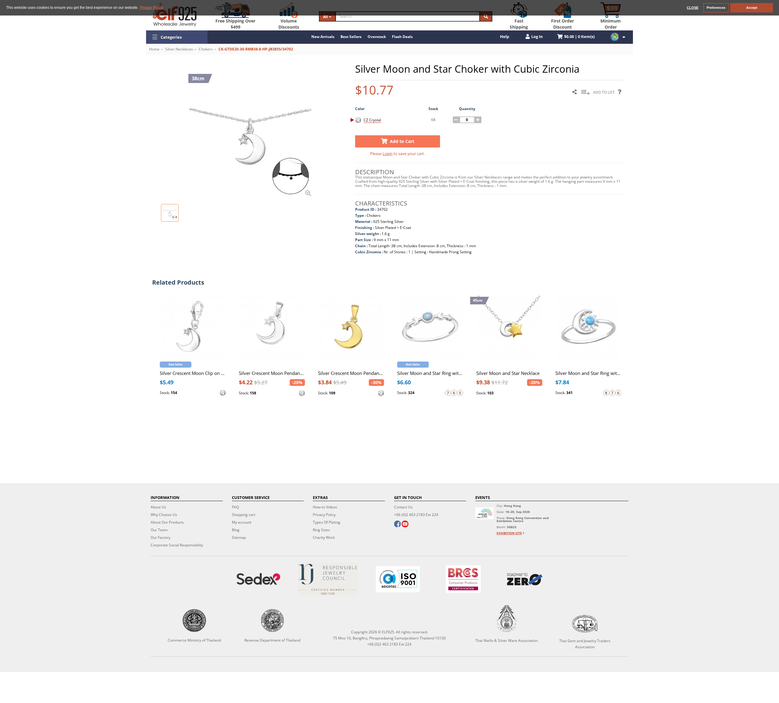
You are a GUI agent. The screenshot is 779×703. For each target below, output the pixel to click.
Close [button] (692, 7)
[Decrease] (456, 119)
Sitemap (239, 537)
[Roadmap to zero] (525, 579)
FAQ (235, 507)
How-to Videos (325, 507)
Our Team (159, 529)
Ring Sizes (321, 529)
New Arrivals (322, 36)
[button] (177, 37)
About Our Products (167, 522)
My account (241, 522)
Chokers (206, 49)
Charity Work (324, 537)
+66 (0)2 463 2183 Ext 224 (416, 514)
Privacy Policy (324, 514)
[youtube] (405, 524)
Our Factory (160, 537)
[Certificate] (328, 579)
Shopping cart (243, 514)
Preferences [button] (716, 7)
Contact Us (403, 507)
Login (388, 153)
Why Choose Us (164, 514)
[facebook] (397, 524)
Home (154, 49)
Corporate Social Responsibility (177, 545)
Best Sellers (351, 36)
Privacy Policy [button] (151, 7)
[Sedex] (258, 579)
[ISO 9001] (398, 579)
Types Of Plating (326, 522)
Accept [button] (751, 7)
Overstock (377, 36)
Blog (235, 529)
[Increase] (478, 119)
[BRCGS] (463, 579)
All (326, 16)
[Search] (486, 16)
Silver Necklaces (179, 49)
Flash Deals (402, 36)
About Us (158, 507)
